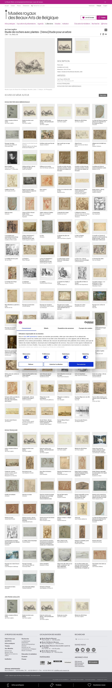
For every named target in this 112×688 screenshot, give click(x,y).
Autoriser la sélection (56, 364)
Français (99, 5)
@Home (104, 24)
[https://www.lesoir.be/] (57, 661)
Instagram (88, 652)
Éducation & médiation (82, 24)
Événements (26, 5)
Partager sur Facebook (100, 34)
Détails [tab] (46, 328)
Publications (25, 642)
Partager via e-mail (106, 34)
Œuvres (106, 30)
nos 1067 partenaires (30, 336)
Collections (49, 24)
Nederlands (91, 5)
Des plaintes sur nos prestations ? (61, 679)
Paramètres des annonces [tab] (66, 328)
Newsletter (94, 662)
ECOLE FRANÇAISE (63, 83)
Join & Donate (89, 17)
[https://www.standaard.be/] (68, 662)
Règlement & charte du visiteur (11, 654)
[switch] (46, 357)
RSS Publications (79, 666)
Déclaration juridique (90, 679)
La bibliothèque (26, 641)
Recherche (95, 24)
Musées (57, 24)
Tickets (103, 17)
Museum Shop (9, 652)
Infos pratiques (10, 24)
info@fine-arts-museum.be (61, 670)
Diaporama (103, 95)
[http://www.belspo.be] (42, 663)
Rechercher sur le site (32, 5)
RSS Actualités (79, 664)
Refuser (30, 364)
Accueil (7, 5)
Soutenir (24, 657)
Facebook (77, 652)
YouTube (83, 652)
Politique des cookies (102, 679)
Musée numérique (27, 650)
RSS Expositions (79, 663)
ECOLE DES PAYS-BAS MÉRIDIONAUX (69, 86)
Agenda (40, 24)
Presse (19, 5)
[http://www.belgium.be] (49, 663)
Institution (65, 24)
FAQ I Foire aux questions (10, 640)
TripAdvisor (93, 652)
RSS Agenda (78, 661)
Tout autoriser (81, 364)
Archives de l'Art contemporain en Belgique (29, 648)
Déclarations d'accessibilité (77, 679)
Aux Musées (9, 648)
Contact (13, 5)
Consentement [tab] (26, 328)
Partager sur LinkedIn (103, 34)
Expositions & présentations (26, 24)
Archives (24, 646)
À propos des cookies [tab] (85, 328)
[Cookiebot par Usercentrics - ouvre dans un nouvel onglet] (85, 322)
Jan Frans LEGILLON (65, 79)
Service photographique (28, 644)
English (105, 5)
